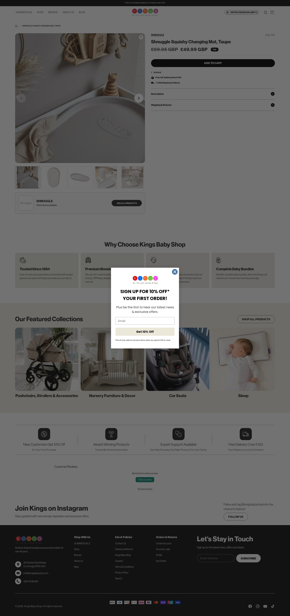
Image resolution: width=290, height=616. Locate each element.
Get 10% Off (145, 332)
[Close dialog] (174, 271)
